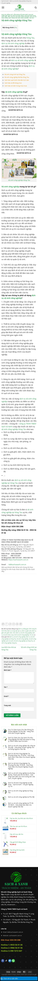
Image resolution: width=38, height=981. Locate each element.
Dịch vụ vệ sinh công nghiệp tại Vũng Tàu (20, 791)
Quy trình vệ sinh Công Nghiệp (19, 18)
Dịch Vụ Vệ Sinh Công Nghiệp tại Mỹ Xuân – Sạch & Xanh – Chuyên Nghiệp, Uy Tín (21, 784)
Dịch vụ (3, 14)
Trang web (7, 705)
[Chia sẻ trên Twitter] (10, 624)
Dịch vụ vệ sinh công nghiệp (20, 17)
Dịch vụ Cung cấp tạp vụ (14, 631)
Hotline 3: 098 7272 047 (11, 951)
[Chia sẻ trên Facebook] (6, 624)
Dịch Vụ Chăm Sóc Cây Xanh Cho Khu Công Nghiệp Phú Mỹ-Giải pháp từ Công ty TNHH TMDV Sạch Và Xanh (21, 739)
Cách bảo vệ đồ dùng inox (13, 83)
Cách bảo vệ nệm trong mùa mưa (15, 86)
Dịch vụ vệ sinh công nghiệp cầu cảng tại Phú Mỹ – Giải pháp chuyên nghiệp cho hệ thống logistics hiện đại (21, 747)
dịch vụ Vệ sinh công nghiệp (13, 43)
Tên (6, 687)
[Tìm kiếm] (36, 7)
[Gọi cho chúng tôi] (13, 960)
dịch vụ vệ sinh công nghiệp (22, 60)
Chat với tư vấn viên (10, 978)
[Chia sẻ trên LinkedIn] (20, 624)
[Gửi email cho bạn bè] (13, 624)
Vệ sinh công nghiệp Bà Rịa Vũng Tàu (16, 77)
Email (6, 696)
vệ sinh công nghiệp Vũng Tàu (13, 429)
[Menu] (2, 7)
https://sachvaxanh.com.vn (18, 560)
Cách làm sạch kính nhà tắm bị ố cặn (16, 80)
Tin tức (31, 18)
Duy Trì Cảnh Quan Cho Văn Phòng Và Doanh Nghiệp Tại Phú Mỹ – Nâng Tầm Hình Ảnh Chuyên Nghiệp (21, 731)
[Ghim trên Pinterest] (17, 624)
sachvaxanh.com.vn (15, 935)
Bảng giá (10, 14)
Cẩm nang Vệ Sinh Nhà (20, 14)
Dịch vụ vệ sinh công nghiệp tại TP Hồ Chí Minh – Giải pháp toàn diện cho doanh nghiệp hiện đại (20, 805)
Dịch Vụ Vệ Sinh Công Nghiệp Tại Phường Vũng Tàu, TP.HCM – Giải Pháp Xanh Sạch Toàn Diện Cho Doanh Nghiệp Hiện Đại (21, 756)
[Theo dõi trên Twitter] (9, 960)
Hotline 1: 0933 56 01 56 (12, 944)
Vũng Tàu (30, 38)
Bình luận (7, 670)
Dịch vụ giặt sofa (18, 15)
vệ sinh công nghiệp (14, 92)
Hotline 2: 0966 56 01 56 (12, 947)
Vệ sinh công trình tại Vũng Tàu (14, 74)
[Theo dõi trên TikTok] (6, 960)
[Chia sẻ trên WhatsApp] (3, 624)
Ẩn (15, 27)
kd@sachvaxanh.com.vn (15, 932)
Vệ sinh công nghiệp (10, 186)
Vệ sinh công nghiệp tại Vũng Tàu (23, 641)
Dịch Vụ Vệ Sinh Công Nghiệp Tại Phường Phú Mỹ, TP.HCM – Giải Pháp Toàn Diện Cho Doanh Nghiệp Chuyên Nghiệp (20, 765)
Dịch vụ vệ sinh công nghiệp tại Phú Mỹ (21, 797)
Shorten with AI (15, 110)
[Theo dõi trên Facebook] (2, 960)
